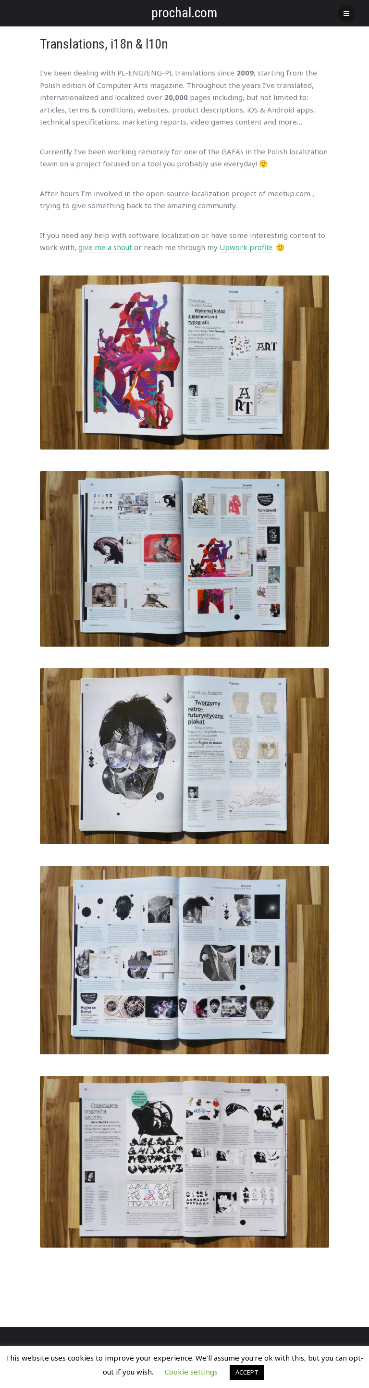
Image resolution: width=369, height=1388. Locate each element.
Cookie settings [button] (191, 1371)
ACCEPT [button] (246, 1372)
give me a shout (105, 247)
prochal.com (184, 13)
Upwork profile (246, 247)
